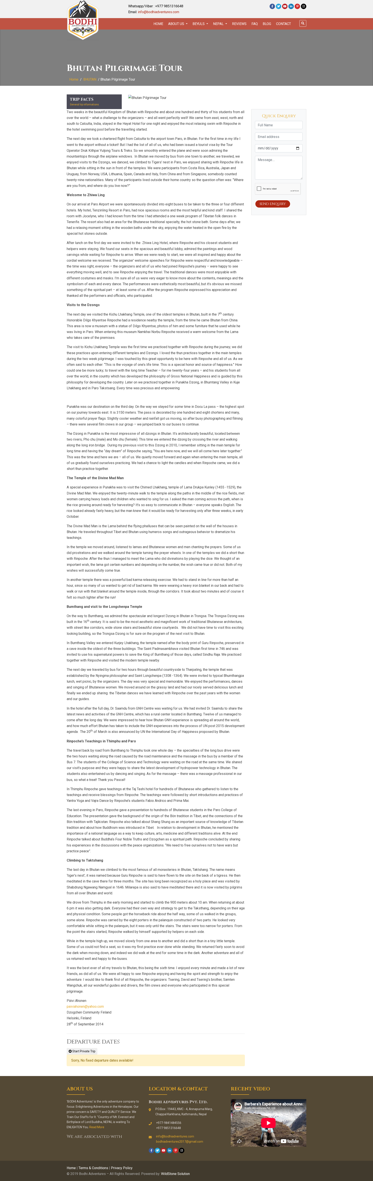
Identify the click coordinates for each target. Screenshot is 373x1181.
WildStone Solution (175, 1174)
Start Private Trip (83, 1051)
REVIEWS (239, 24)
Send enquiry (273, 204)
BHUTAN (89, 79)
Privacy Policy (122, 1168)
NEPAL (218, 24)
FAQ (254, 24)
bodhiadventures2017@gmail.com (179, 1141)
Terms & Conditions (93, 1168)
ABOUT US (176, 24)
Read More (96, 1127)
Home (158, 24)
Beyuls (199, 24)
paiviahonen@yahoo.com (85, 1006)
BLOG (267, 24)
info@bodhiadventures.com (158, 12)
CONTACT (283, 24)
